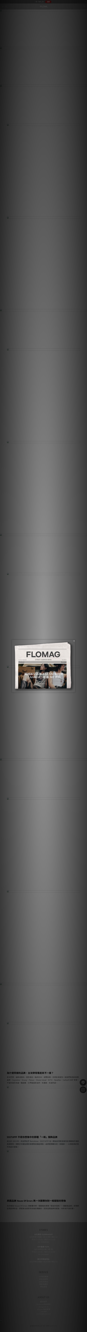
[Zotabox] (74, 690)
